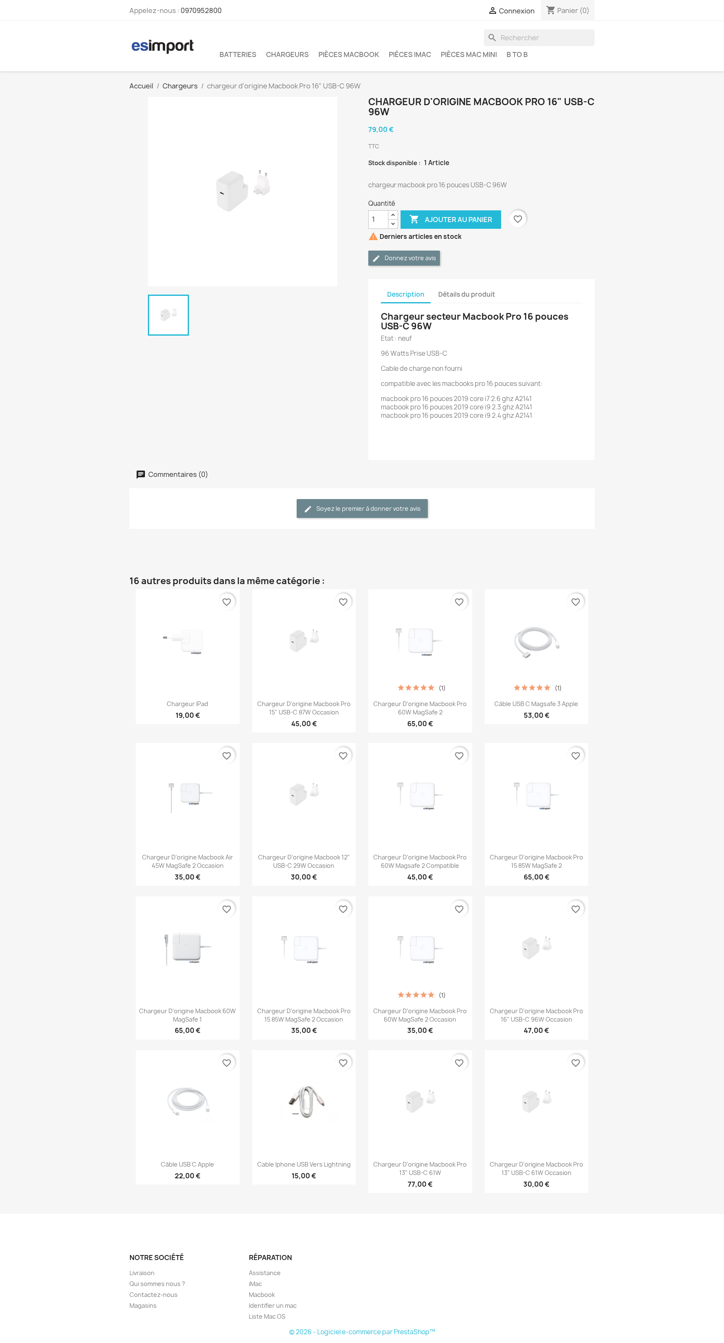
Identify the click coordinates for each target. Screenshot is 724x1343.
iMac (255, 1284)
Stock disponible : (394, 163)
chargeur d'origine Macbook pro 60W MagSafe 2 (420, 708)
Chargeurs (287, 54)
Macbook (262, 1295)
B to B (517, 54)
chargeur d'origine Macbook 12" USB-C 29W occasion (304, 861)
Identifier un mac (273, 1305)
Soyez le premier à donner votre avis (368, 508)
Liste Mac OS (267, 1316)
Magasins (143, 1305)
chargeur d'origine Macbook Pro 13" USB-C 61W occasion (536, 1168)
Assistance (265, 1273)
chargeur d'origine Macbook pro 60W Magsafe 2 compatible (420, 861)
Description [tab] (405, 294)
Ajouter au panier (450, 219)
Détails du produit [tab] (466, 294)
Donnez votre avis (409, 258)
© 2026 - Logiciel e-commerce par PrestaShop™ (362, 1331)
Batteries (238, 54)
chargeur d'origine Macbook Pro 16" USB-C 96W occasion (536, 1015)
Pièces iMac (410, 54)
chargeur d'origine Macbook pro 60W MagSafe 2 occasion (420, 1015)
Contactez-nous (153, 1295)
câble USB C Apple (187, 1164)
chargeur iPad (187, 704)
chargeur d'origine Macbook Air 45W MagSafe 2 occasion (187, 861)
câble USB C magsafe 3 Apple (536, 704)
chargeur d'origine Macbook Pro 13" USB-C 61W (420, 1168)
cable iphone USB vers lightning (304, 1164)
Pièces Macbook (348, 54)
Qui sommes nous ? (157, 1284)
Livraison (142, 1273)
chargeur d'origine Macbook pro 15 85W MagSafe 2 (536, 861)
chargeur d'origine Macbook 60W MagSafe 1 (187, 1015)
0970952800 (201, 10)
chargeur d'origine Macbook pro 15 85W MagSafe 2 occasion (304, 1015)
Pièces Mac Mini (469, 54)
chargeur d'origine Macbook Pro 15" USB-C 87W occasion (304, 708)
